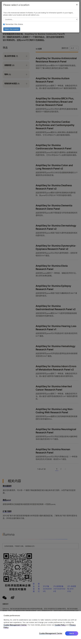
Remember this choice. (14, 24)
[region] (40, 625)
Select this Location (12, 29)
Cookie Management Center (15, 625)
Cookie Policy (60, 625)
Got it (71, 633)
